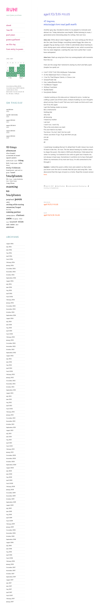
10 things (11, 147)
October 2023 (10, 349)
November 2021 (10, 421)
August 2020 (10, 468)
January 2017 (9, 602)
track (7, 222)
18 (10, 73)
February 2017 (10, 598)
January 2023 (10, 377)
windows (10, 227)
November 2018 (11, 533)
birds (8, 163)
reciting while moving (15, 205)
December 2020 (11, 455)
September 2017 (11, 577)
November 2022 (10, 384)
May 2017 (9, 589)
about (8, 25)
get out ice (18, 170)
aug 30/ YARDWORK (12, 115)
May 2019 (9, 514)
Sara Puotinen (61, 186)
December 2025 (10, 268)
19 (13, 73)
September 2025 (11, 278)
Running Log (82, 186)
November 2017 (10, 570)
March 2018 (9, 558)
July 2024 (9, 321)
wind (17, 225)
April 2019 (9, 518)
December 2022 (10, 381)
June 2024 (9, 325)
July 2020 (9, 471)
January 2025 (10, 303)
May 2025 (9, 290)
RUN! (11, 10)
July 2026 (8, 247)
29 (21, 75)
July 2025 (8, 284)
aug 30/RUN (9, 109)
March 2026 (9, 259)
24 (7, 75)
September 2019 (11, 502)
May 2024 (9, 328)
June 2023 (9, 362)
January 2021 (9, 452)
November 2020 (11, 458)
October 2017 (10, 574)
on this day (11, 44)
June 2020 (9, 474)
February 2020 (10, 486)
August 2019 (9, 505)
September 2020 (11, 465)
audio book (9, 161)
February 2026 (10, 262)
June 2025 (9, 287)
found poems (10, 170)
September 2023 (11, 352)
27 (15, 75)
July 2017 (8, 583)
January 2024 (10, 340)
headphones (14, 176)
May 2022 (9, 402)
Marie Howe (13, 181)
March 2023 (9, 371)
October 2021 (10, 424)
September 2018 (11, 539)
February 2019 (10, 524)
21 (18, 73)
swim (9, 218)
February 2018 (10, 561)
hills (7, 179)
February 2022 (10, 412)
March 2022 (9, 409)
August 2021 (9, 430)
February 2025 (10, 300)
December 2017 (10, 567)
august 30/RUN (10, 120)
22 (21, 73)
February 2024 (10, 337)
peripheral (10, 200)
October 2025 (10, 275)
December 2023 (10, 343)
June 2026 (9, 250)
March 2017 (9, 595)
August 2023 (9, 356)
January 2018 (10, 564)
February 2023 (10, 374)
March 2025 (9, 296)
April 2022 (9, 405)
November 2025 (10, 272)
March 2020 (9, 483)
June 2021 (9, 437)
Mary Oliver (10, 183)
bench (15, 160)
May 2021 (9, 440)
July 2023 (8, 359)
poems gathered (13, 40)
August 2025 (9, 281)
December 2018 (11, 530)
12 (12, 70)
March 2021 (9, 446)
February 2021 (10, 449)
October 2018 (10, 536)
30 (23, 75)
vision (20, 222)
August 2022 (9, 393)
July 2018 (9, 545)
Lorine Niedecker (18, 179)
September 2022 (11, 390)
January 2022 (10, 415)
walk (7, 225)
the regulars (15, 218)
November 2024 (11, 309)
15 (20, 70)
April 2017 (9, 592)
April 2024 (9, 331)
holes (10, 179)
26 (13, 75)
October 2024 (10, 312)
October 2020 (10, 461)
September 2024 (11, 315)
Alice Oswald (10, 153)
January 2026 (10, 265)
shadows (20, 215)
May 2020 (9, 477)
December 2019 (11, 493)
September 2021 (11, 427)
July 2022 (8, 396)
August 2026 (9, 244)
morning (12, 187)
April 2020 (9, 480)
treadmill (13, 222)
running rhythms (10, 215)
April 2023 (9, 368)
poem (18, 199)
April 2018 (9, 555)
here (45, 174)
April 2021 (9, 443)
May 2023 (9, 365)
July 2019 (9, 508)
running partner (13, 212)
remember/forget (13, 207)
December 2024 (11, 306)
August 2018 (9, 542)
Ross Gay (8, 209)
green (8, 172)
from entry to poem (14, 49)
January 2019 (10, 527)
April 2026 (9, 256)
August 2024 (9, 318)
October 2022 (10, 387)
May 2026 (9, 253)
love (7, 181)
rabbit (8, 202)
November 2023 (10, 346)
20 (15, 73)
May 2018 (9, 552)
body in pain (13, 163)
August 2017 (9, 580)
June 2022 (9, 399)
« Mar (10, 78)
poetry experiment (73, 186)
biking (20, 160)
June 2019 (9, 511)
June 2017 (9, 586)
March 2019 (9, 521)
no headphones (13, 193)
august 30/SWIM (11, 125)
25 (10, 75)
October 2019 (10, 499)
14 (18, 70)
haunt (12, 173)
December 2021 (10, 418)
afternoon (11, 150)
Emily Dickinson (13, 168)
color (20, 163)
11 (10, 70)
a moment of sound (13, 155)
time (20, 219)
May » (21, 78)
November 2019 (11, 496)
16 (23, 70)
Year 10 (9, 30)
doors (8, 165)
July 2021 (8, 433)
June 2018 (9, 549)
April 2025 (9, 293)
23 (23, 73)
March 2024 (9, 334)
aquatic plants (11, 158)
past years (10, 35)
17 (7, 73)
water (12, 225)
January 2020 (10, 489)
